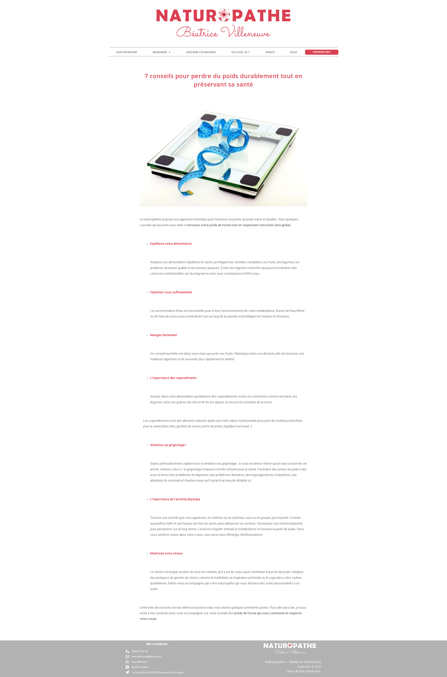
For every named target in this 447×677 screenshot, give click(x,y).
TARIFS (270, 52)
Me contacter (157, 644)
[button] (161, 52)
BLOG (293, 52)
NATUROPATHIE (126, 52)
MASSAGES (160, 52)
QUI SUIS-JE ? (240, 52)
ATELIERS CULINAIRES (201, 52)
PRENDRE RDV (322, 52)
